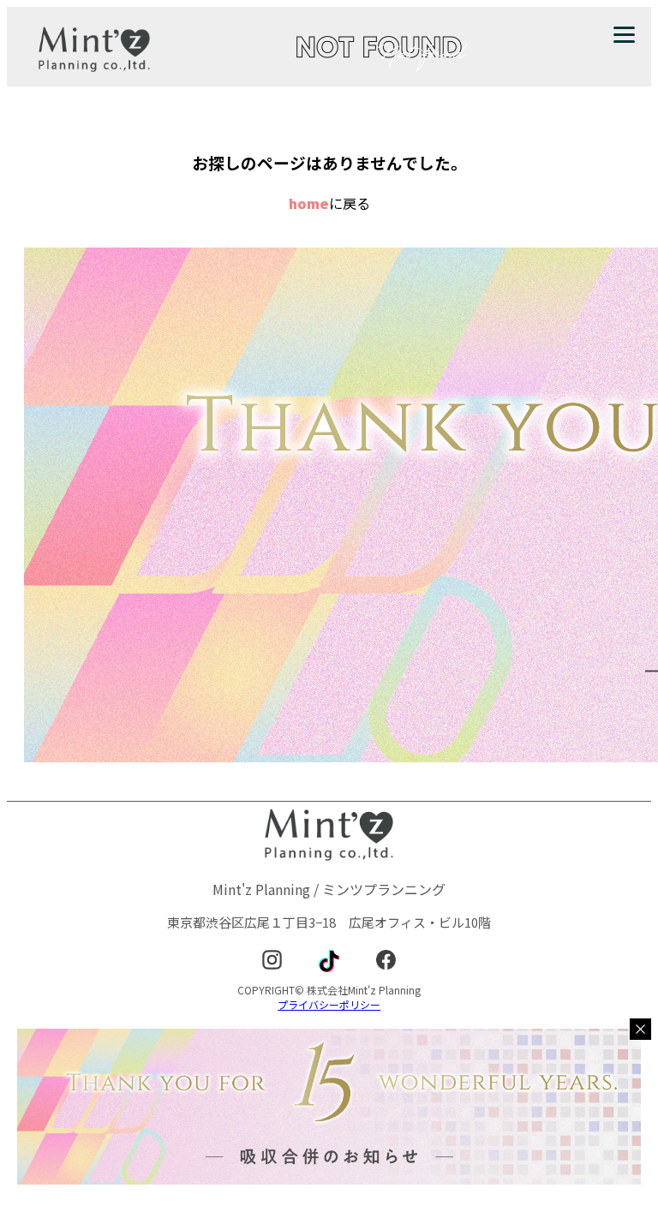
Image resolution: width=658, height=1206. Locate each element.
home (309, 203)
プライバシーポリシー (329, 1004)
